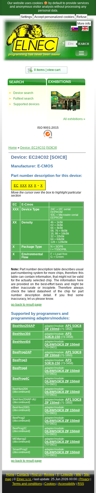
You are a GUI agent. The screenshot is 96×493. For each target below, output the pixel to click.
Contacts (23, 474)
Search (83, 43)
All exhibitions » (74, 119)
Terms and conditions (27, 484)
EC (16, 185)
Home (12, 147)
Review (49, 474)
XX (30, 185)
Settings (26, 16)
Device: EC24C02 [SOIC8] (38, 147)
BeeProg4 (20, 368)
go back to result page (26, 304)
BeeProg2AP (22, 352)
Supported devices (26, 104)
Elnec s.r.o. (24, 479)
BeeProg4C (21, 378)
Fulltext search (23, 98)
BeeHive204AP (24, 326)
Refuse (82, 16)
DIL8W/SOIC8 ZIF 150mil (62, 344)
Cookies (50, 484)
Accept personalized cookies (54, 16)
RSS (81, 484)
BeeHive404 (21, 342)
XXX (23, 185)
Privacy (84, 479)
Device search (23, 93)
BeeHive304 (21, 334)
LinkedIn (67, 474)
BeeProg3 (20, 360)
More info (83, 23)
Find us (36, 474)
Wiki (78, 474)
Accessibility (66, 484)
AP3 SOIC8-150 (58, 335)
